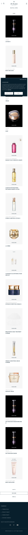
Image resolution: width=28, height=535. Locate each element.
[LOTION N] (14, 26)
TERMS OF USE (5, 509)
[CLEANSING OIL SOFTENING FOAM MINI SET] (14, 261)
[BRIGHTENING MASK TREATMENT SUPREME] (14, 319)
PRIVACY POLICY (6, 512)
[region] (14, 87)
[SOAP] (14, 116)
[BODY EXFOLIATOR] (14, 468)
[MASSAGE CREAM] (14, 377)
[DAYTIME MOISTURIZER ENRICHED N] (14, 406)
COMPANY (4, 506)
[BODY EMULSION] (14, 57)
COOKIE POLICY (5, 515)
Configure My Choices (8, 93)
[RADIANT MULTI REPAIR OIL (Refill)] (14, 146)
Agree (18, 93)
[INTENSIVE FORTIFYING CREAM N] (14, 290)
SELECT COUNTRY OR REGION (7, 522)
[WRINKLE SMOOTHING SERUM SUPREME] (14, 348)
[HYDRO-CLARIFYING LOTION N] (14, 204)
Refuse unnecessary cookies (23, 79)
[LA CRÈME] (14, 233)
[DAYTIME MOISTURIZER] (14, 438)
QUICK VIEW (14, 35)
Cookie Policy (9, 89)
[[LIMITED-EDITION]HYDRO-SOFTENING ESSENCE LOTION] (14, 175)
